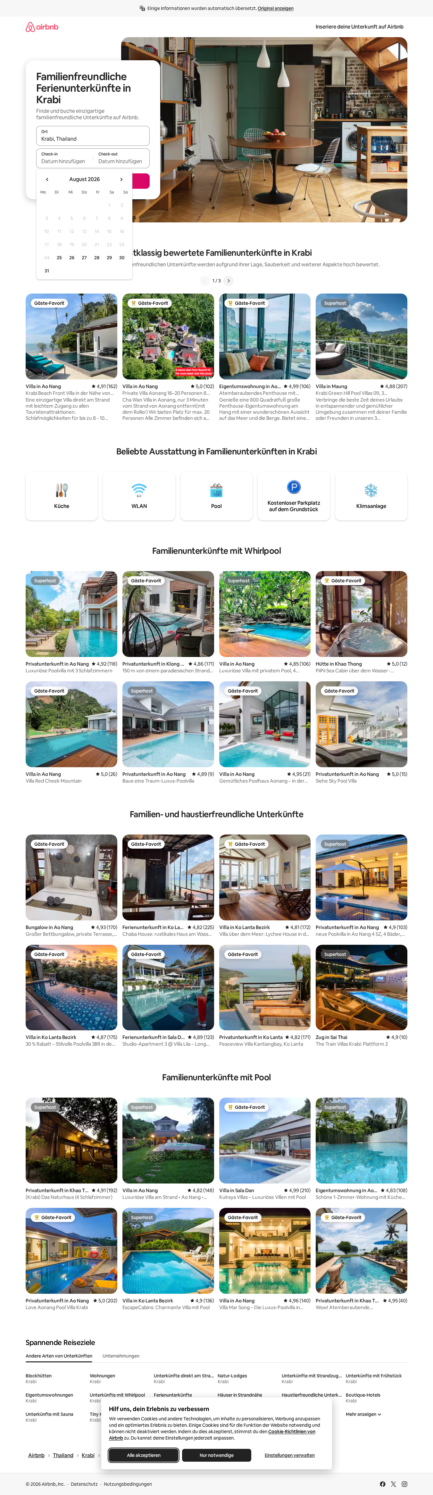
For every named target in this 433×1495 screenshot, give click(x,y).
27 (84, 258)
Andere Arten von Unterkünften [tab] (59, 1356)
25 (59, 258)
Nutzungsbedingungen (128, 1484)
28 (96, 258)
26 (71, 258)
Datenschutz (84, 1484)
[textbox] (64, 161)
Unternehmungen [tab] (121, 1356)
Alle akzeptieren (143, 1455)
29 (109, 258)
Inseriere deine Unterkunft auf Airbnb (360, 26)
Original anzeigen (276, 8)
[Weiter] (228, 281)
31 (47, 271)
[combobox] (93, 139)
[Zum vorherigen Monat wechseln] (47, 179)
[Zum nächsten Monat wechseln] (121, 179)
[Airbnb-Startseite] (42, 27)
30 (122, 258)
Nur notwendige (217, 1455)
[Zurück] (205, 281)
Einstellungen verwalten (290, 1455)
